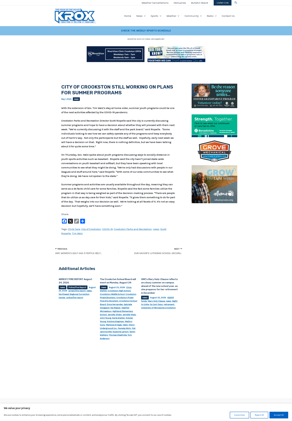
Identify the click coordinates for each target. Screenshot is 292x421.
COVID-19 (107, 229)
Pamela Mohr (124, 328)
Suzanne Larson (121, 331)
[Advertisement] (214, 252)
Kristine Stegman (115, 321)
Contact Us (228, 15)
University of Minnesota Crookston (158, 307)
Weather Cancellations (155, 2)
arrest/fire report (77, 290)
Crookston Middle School (112, 294)
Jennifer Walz (129, 314)
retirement (169, 304)
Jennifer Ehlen (115, 314)
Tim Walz (77, 233)
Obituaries (180, 2)
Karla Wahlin (118, 318)
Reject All (259, 415)
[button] (236, 3)
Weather (171, 15)
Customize (239, 415)
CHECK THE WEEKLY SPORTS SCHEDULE (146, 30)
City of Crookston (91, 229)
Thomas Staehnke (118, 335)
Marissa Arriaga (114, 325)
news (76, 99)
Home (127, 15)
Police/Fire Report (77, 287)
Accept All (279, 415)
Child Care (74, 229)
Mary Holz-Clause (156, 301)
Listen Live (222, 2)
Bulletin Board (199, 2)
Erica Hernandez (115, 304)
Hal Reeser (115, 307)
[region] (146, 412)
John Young (105, 318)
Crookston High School (119, 290)
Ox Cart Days (156, 304)
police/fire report (74, 297)
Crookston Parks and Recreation (133, 229)
